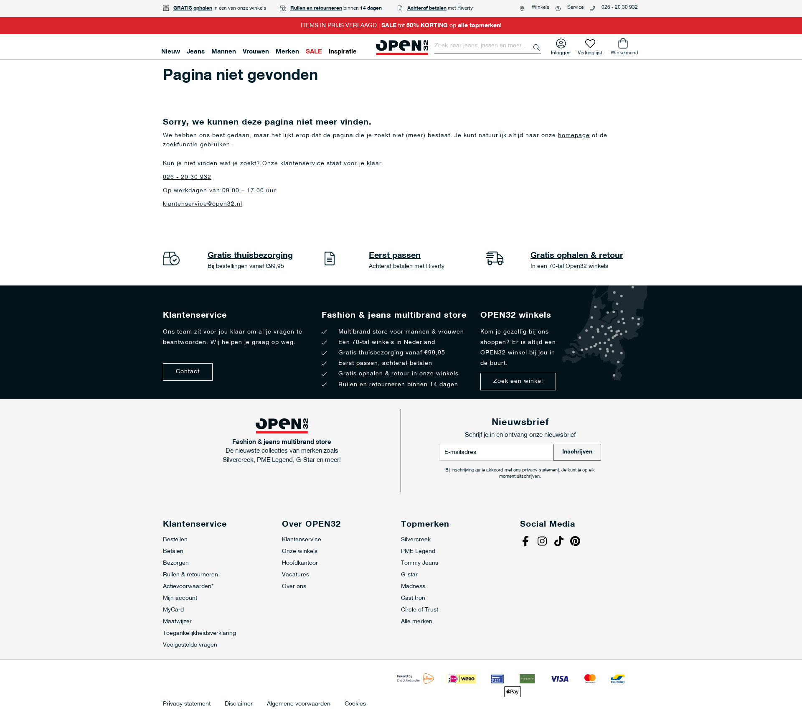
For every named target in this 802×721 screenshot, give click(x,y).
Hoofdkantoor (300, 563)
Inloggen (561, 51)
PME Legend (418, 551)
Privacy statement (187, 704)
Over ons (294, 586)
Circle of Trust (419, 610)
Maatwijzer (177, 622)
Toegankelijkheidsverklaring (199, 633)
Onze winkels (299, 551)
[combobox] (487, 46)
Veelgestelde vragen (190, 645)
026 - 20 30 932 (620, 7)
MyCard (173, 610)
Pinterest (576, 542)
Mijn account (180, 598)
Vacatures (295, 575)
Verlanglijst (590, 51)
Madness (413, 586)
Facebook (526, 542)
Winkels (540, 7)
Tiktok (559, 542)
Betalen (173, 551)
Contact (188, 372)
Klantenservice (301, 540)
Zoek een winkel (518, 381)
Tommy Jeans (419, 563)
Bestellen (175, 540)
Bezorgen (176, 563)
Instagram (543, 542)
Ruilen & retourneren (190, 575)
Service (575, 7)
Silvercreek (416, 540)
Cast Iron (413, 598)
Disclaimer (239, 704)
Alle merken (416, 622)
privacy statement (540, 470)
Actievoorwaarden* (188, 586)
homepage (574, 135)
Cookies (355, 704)
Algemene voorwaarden (298, 704)
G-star (409, 575)
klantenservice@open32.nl (202, 204)
